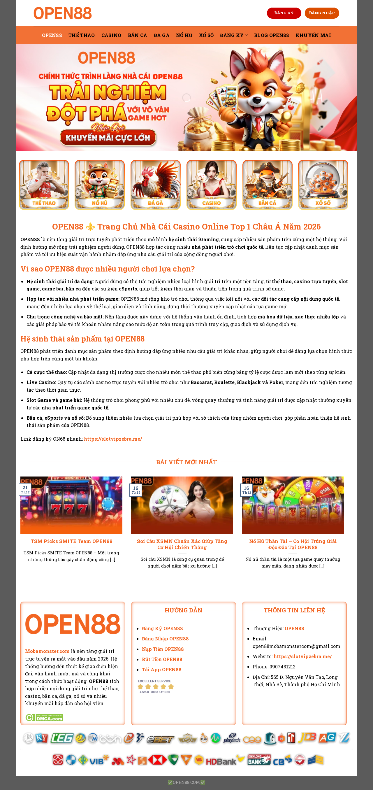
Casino (111, 35)
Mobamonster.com (47, 651)
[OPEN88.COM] (63, 13)
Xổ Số (206, 35)
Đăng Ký (232, 35)
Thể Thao (81, 35)
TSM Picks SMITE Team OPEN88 (71, 541)
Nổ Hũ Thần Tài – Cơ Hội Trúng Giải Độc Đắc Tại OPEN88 (293, 544)
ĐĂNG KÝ (284, 12)
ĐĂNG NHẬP (322, 12)
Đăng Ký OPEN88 (162, 628)
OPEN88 (52, 35)
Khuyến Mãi (313, 35)
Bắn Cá (137, 35)
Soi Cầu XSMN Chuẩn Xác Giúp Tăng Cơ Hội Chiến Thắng (182, 544)
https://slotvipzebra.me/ (113, 439)
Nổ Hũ (184, 35)
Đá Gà (162, 35)
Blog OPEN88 (271, 35)
